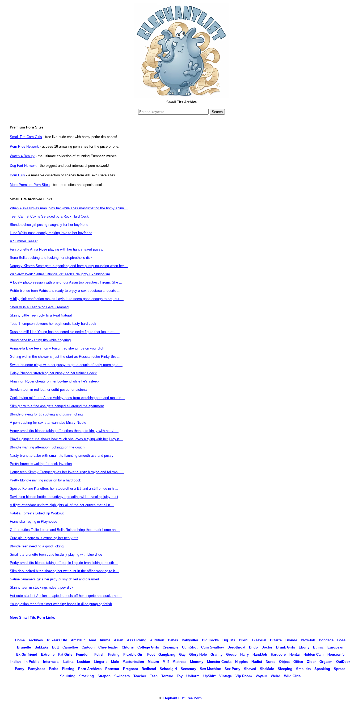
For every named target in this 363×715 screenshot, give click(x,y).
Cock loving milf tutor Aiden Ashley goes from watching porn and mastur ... (67, 398)
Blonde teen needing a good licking (37, 546)
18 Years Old (57, 640)
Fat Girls (65, 654)
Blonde (291, 640)
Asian (118, 640)
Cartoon (88, 647)
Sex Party (232, 669)
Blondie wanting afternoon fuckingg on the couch (47, 447)
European (335, 647)
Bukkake (41, 647)
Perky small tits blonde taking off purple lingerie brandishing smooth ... (64, 563)
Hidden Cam (313, 654)
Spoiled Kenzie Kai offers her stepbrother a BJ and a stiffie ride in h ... (64, 488)
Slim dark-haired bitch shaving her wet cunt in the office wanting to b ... (64, 571)
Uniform (193, 676)
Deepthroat (236, 647)
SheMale (267, 669)
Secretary (188, 669)
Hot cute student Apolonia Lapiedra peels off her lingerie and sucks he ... (66, 596)
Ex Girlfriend (26, 654)
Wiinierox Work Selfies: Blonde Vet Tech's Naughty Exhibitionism (60, 274)
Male (115, 662)
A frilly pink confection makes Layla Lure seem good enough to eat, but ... (67, 299)
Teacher (139, 676)
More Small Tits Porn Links (32, 618)
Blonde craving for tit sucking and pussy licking (46, 414)
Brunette (24, 647)
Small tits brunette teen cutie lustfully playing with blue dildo (56, 554)
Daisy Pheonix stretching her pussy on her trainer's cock (53, 373)
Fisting (114, 654)
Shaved (250, 669)
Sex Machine (210, 669)
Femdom (83, 654)
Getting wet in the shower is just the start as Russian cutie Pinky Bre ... (65, 357)
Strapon (104, 676)
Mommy (196, 662)
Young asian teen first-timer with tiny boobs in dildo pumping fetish (61, 604)
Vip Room (243, 676)
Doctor (266, 647)
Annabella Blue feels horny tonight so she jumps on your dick (57, 348)
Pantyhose (36, 669)
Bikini (243, 640)
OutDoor (343, 662)
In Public (31, 662)
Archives (35, 640)
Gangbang (166, 654)
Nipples (241, 662)
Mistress (179, 662)
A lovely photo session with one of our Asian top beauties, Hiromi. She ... (66, 282)
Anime (105, 640)
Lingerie (100, 662)
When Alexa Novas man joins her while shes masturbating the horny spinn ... (69, 208)
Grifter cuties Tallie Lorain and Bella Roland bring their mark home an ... (65, 530)
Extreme (47, 654)
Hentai (294, 654)
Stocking (86, 676)
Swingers (122, 676)
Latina (68, 662)
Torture (167, 676)
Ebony (304, 647)
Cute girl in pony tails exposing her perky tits (44, 538)
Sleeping (285, 669)
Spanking (322, 669)
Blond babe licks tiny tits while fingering (40, 340)
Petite (53, 669)
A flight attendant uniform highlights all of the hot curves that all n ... (62, 505)
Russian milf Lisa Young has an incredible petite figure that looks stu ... (65, 332)
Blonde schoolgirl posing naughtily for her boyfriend (49, 225)
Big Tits (228, 640)
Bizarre (276, 640)
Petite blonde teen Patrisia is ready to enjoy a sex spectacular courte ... (65, 291)
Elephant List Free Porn (182, 698)
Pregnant (130, 669)
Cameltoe (70, 647)
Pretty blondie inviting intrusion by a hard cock (45, 480)
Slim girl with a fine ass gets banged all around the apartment (57, 406)
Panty (19, 669)
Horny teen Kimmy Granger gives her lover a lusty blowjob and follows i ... (67, 472)
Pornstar (112, 669)
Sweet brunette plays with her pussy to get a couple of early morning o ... (66, 365)
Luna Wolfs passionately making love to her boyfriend (51, 233)
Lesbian (83, 662)
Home (20, 640)
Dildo (253, 647)
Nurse (270, 662)
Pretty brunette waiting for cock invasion (41, 464)
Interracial (51, 662)
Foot (151, 654)
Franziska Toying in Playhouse (33, 521)
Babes (173, 640)
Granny (216, 654)
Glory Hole (198, 654)
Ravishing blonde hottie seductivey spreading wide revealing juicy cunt (64, 497)
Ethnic (318, 647)
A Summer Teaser (23, 241)
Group (231, 654)
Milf (166, 662)
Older (311, 662)
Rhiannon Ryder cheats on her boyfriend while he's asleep (54, 381)
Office (298, 662)
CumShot (189, 647)
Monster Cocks (219, 662)
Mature (153, 662)
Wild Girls (292, 676)
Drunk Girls (285, 647)
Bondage (326, 640)
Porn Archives (90, 669)
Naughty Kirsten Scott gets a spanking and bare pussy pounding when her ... (69, 266)
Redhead (149, 669)
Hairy (244, 654)
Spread (339, 669)
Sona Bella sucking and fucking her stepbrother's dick (51, 258)
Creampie (170, 647)
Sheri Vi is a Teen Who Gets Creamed (39, 307)
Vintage (225, 676)
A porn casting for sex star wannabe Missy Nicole (48, 423)
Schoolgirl (168, 669)
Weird (275, 676)
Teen (154, 676)
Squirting (67, 676)
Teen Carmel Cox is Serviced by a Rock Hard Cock (49, 216)
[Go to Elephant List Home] (181, 97)
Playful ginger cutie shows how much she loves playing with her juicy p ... (66, 439)
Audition (157, 640)
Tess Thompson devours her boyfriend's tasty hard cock (53, 324)
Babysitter (190, 640)
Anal (92, 640)
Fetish (99, 654)
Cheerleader (108, 647)
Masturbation (133, 662)
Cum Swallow (212, 647)
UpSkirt (209, 676)
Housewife (335, 654)
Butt (55, 647)
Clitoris (128, 647)
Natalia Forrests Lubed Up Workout (37, 513)
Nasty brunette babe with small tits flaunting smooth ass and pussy (61, 456)
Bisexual (259, 640)
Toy (180, 676)
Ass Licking (136, 640)
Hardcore (278, 654)
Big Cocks (210, 640)
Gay (182, 654)
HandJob (259, 654)
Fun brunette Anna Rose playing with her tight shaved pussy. (56, 249)
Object (284, 662)
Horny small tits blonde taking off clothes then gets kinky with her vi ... (64, 431)
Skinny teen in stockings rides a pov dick (41, 587)
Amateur (78, 640)
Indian (15, 662)
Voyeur (261, 676)
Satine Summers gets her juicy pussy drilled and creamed (54, 579)
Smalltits (303, 669)
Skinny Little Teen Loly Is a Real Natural (41, 315)
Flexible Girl (133, 654)
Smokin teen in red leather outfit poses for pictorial (48, 390)
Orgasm (325, 662)
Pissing (68, 669)
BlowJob (308, 640)
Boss (341, 640)
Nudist (256, 662)
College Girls (148, 647)
